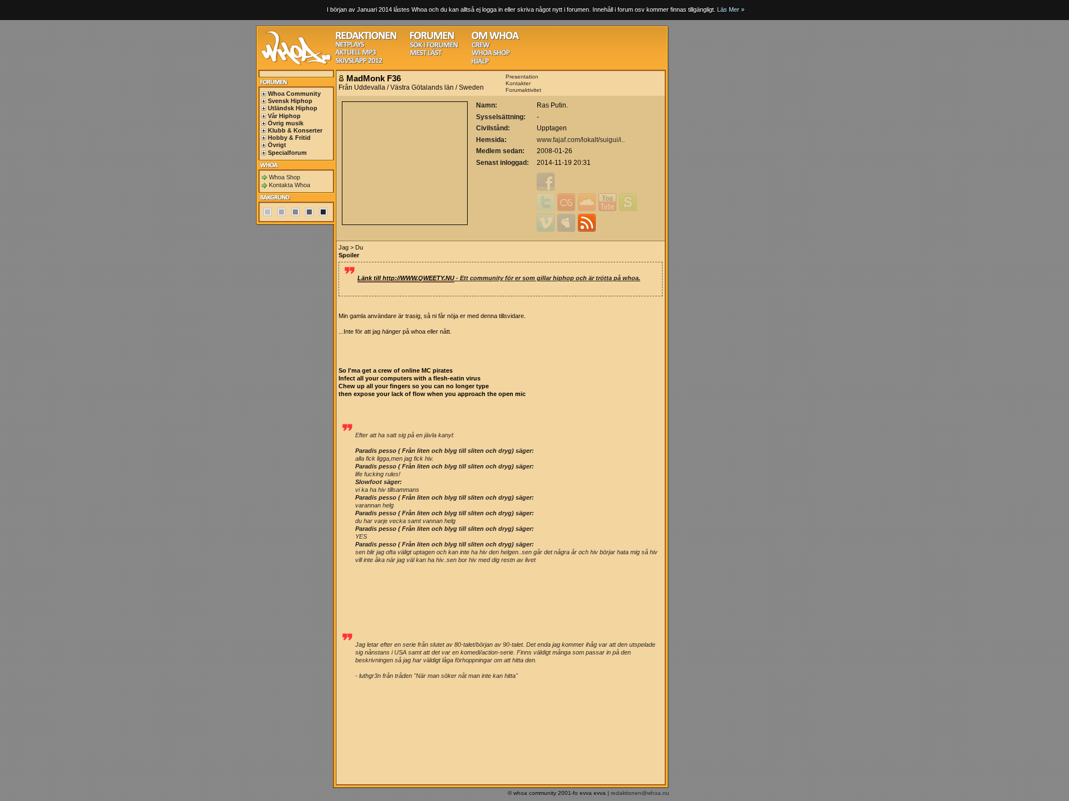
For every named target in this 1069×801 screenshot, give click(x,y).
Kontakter (518, 83)
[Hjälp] (480, 63)
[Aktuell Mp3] (356, 54)
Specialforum (287, 152)
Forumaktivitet (523, 90)
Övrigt (277, 144)
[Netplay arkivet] (350, 46)
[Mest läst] (426, 54)
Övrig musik (285, 123)
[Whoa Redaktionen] (366, 38)
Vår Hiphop (284, 116)
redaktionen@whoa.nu (640, 793)
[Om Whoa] (495, 38)
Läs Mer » (730, 9)
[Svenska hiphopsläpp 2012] (359, 62)
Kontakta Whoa (289, 185)
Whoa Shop (284, 177)
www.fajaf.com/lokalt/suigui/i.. (581, 140)
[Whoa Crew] (481, 46)
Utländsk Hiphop (292, 108)
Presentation (522, 77)
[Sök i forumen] (433, 46)
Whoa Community (294, 93)
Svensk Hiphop (290, 100)
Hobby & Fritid (289, 137)
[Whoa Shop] (491, 54)
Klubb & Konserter (295, 130)
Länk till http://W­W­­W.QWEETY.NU (405, 278)
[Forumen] (432, 38)
